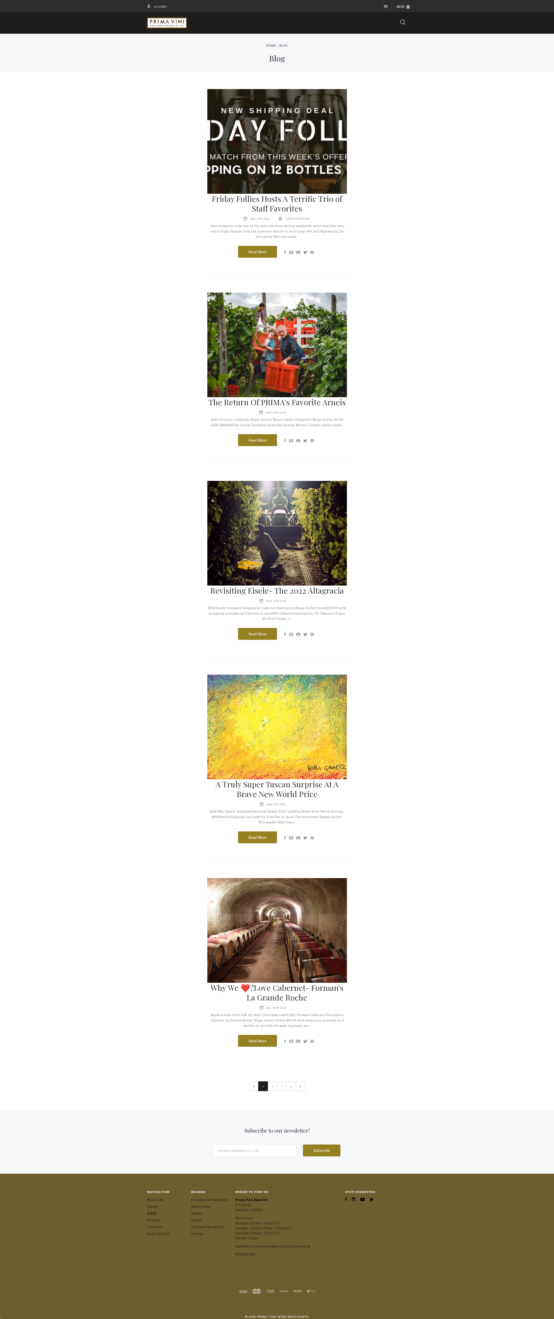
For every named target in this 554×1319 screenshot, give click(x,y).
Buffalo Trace (201, 1207)
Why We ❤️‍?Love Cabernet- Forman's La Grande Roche (277, 992)
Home (205, 39)
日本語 (315, 39)
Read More (257, 252)
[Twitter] (372, 1200)
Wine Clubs (257, 39)
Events (288, 39)
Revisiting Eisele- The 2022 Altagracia (277, 590)
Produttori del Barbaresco (210, 1200)
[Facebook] (346, 1200)
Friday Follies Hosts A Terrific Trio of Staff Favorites (277, 203)
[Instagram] (353, 1200)
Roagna (197, 1213)
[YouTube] (362, 1200)
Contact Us (273, 51)
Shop (228, 39)
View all (197, 1234)
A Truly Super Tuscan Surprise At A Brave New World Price (277, 789)
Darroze (197, 1220)
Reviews (343, 39)
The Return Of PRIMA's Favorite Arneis (277, 402)
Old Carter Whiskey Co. (208, 1227)
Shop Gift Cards (158, 1234)
